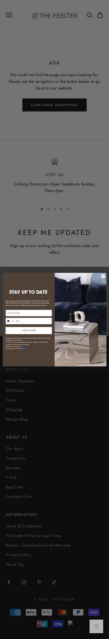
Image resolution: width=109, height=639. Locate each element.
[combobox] (10, 321)
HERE (25, 348)
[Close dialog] (103, 276)
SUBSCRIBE (29, 330)
